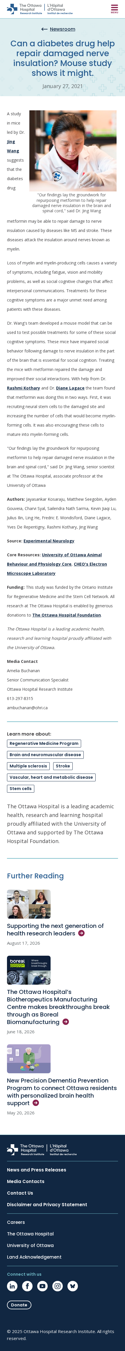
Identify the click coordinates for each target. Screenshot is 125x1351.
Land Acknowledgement (34, 1257)
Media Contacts (25, 1181)
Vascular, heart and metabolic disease (51, 777)
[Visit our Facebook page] (27, 1286)
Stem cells (21, 788)
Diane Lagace (70, 388)
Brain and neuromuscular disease (45, 755)
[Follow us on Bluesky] (72, 1286)
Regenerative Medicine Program (44, 743)
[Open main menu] (114, 9)
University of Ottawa (30, 1245)
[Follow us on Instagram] (57, 1286)
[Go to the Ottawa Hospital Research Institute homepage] (40, 9)
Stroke (63, 766)
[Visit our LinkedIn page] (12, 1286)
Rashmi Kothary (23, 388)
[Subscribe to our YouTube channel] (42, 1286)
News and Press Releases (36, 1170)
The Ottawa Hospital (30, 1234)
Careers (16, 1222)
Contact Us (20, 1193)
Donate (19, 1305)
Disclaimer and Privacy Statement (47, 1205)
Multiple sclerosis (28, 766)
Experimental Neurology (49, 541)
